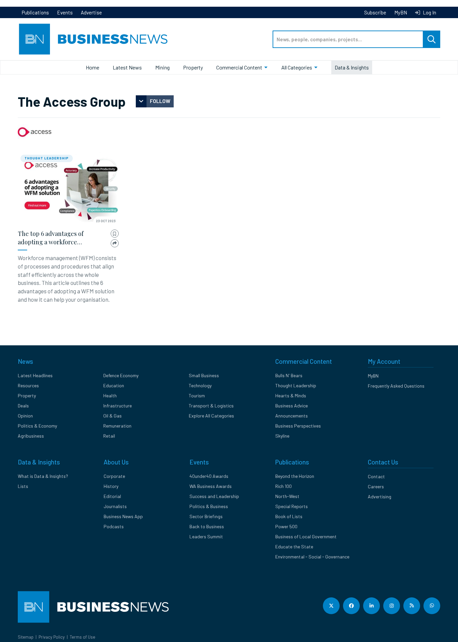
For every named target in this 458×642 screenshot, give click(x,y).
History (111, 486)
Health (110, 395)
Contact (376, 476)
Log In (429, 12)
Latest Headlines (35, 375)
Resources (28, 385)
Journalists (115, 506)
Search (431, 39)
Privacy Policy (52, 637)
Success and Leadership (214, 496)
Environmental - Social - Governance (312, 556)
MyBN (400, 12)
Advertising (379, 496)
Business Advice (291, 405)
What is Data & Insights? (43, 476)
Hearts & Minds (290, 395)
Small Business (204, 375)
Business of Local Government (306, 536)
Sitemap (26, 637)
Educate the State (294, 546)
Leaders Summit (206, 536)
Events (65, 12)
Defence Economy (120, 375)
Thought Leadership (46, 158)
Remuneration (117, 426)
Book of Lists (288, 516)
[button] (114, 234)
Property (193, 67)
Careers (376, 486)
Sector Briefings (206, 516)
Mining (162, 67)
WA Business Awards (210, 486)
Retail (109, 436)
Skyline (282, 436)
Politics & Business (208, 506)
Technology (200, 385)
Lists (23, 486)
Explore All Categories (211, 415)
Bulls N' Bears (288, 375)
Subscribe (375, 12)
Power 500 (286, 526)
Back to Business (206, 526)
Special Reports (291, 506)
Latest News (127, 67)
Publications (35, 12)
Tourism (197, 395)
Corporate (114, 476)
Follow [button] (160, 101)
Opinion (25, 415)
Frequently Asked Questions (396, 386)
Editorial (112, 496)
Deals (23, 405)
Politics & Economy (37, 426)
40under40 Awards (208, 476)
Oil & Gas (112, 415)
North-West (287, 496)
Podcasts (114, 526)
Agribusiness (31, 436)
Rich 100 (283, 486)
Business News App (123, 516)
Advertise (91, 12)
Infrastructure (117, 405)
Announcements (291, 415)
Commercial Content (239, 67)
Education (113, 385)
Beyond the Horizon (294, 476)
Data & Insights (352, 67)
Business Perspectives (298, 426)
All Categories (296, 67)
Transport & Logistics (211, 405)
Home (92, 67)
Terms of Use (82, 637)
